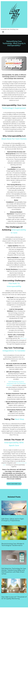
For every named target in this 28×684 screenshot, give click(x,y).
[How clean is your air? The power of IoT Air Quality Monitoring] (14, 592)
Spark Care (23, 338)
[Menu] (3, 32)
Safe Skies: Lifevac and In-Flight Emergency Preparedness (12, 519)
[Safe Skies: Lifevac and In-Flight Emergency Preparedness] (14, 514)
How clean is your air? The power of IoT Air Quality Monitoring (13, 597)
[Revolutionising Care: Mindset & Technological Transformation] (14, 539)
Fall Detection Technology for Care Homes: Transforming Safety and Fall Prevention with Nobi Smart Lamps (13, 571)
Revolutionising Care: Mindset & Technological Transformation (12, 544)
